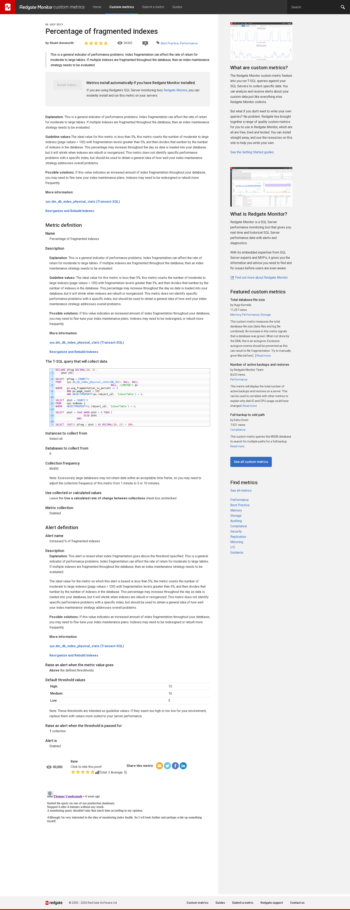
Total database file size (247, 300)
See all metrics (241, 490)
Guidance (236, 552)
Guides (177, 7)
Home (97, 7)
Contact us (297, 902)
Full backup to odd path (247, 415)
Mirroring (236, 542)
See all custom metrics (251, 462)
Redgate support (271, 902)
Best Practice (170, 43)
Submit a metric (153, 7)
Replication (238, 537)
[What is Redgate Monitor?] (261, 184)
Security (236, 531)
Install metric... (68, 85)
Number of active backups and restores (259, 365)
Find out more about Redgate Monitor (261, 277)
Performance (189, 43)
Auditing (236, 521)
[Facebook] (175, 765)
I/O (232, 547)
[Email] (159, 765)
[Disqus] (127, 840)
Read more (263, 355)
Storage (265, 314)
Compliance (237, 429)
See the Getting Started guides (252, 152)
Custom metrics (121, 7)
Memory (235, 314)
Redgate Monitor (175, 90)
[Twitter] (167, 765)
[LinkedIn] (183, 765)
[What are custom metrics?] (261, 43)
